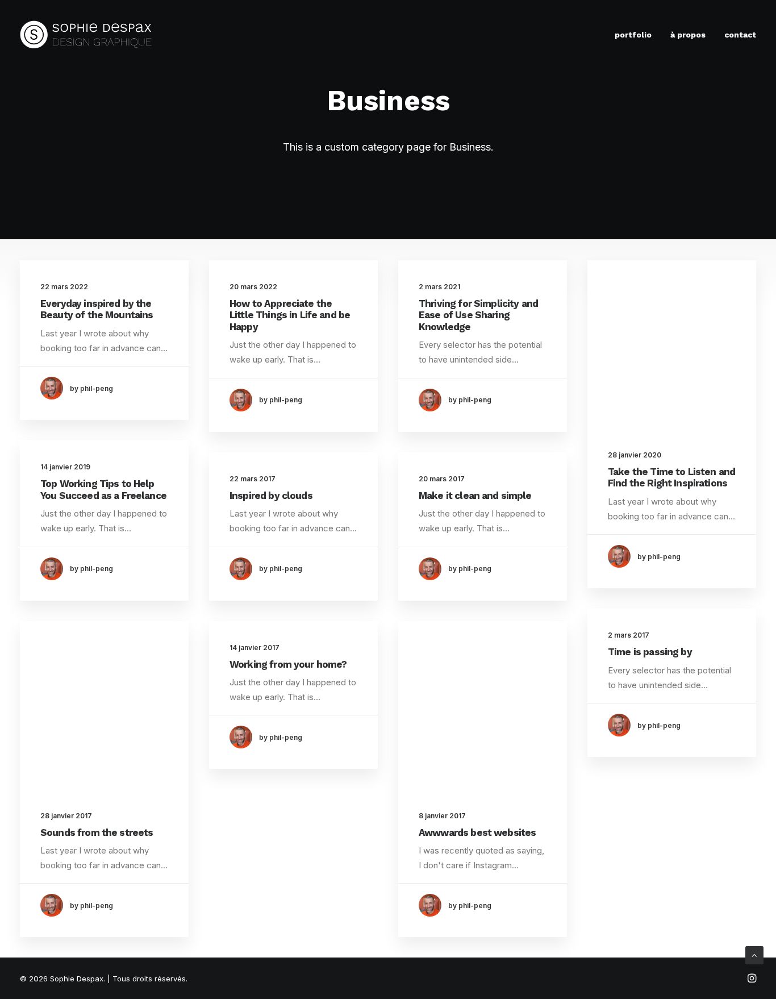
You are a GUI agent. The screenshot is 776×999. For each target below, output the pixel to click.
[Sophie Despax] (86, 34)
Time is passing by (650, 651)
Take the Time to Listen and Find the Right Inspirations (671, 477)
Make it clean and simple (475, 495)
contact (740, 34)
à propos (688, 34)
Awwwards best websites (477, 832)
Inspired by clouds (271, 495)
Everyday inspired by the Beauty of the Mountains (96, 309)
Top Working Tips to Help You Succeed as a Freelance (103, 489)
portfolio (633, 34)
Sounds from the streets (96, 832)
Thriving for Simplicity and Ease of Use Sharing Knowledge (478, 315)
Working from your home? (288, 664)
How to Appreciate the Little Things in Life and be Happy (290, 315)
